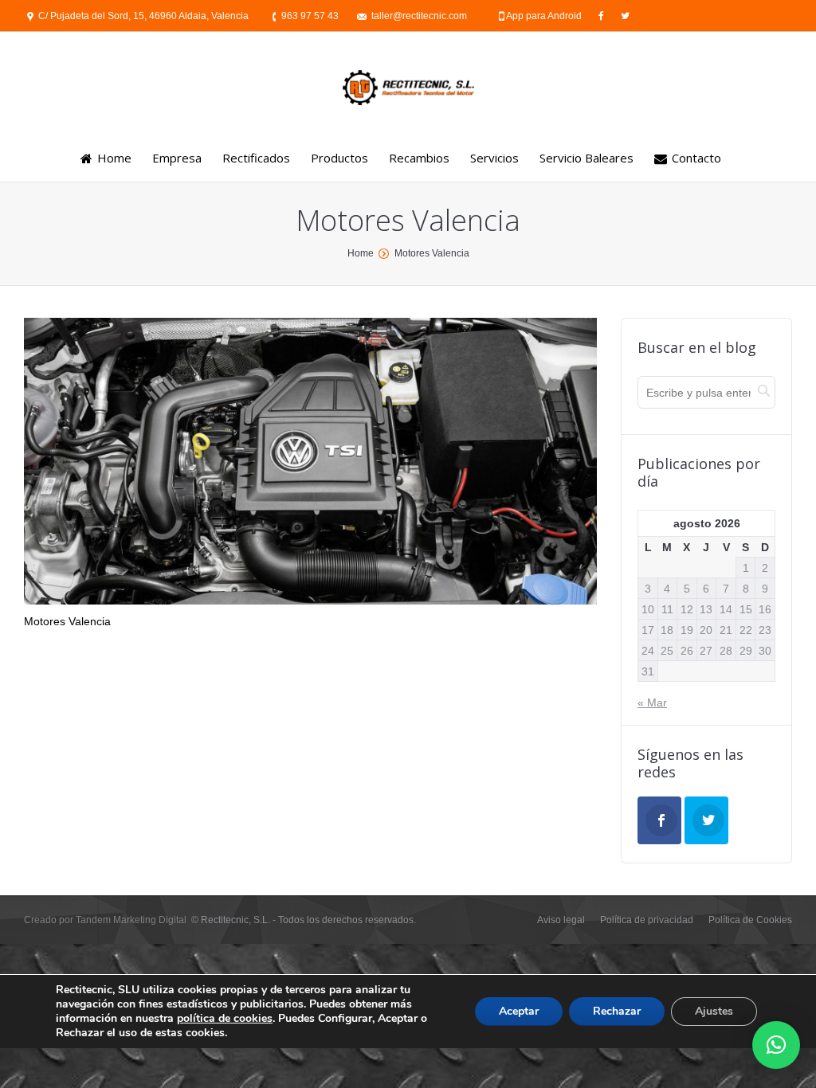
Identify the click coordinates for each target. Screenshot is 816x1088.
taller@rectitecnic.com (419, 16)
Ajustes (714, 1011)
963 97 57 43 (310, 16)
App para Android (545, 16)
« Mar (652, 702)
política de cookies (225, 1018)
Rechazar (617, 1011)
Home (360, 253)
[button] (776, 1045)
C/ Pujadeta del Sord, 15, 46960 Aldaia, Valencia (143, 16)
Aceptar (519, 1011)
